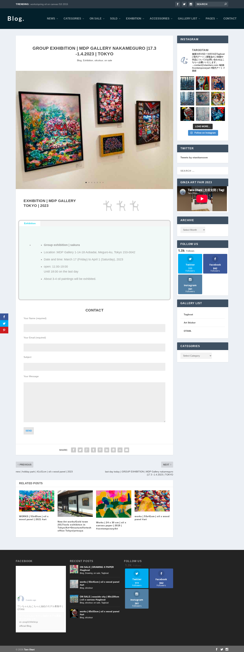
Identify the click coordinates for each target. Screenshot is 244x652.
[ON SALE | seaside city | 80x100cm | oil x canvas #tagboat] (74, 599)
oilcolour (98, 60)
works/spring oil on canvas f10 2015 (49, 4)
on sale (96, 18)
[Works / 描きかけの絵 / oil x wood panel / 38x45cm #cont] (187, 83)
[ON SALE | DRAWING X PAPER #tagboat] (74, 569)
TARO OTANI (33, 597)
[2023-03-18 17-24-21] (94, 188)
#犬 (27, 609)
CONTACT (230, 18)
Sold (114, 18)
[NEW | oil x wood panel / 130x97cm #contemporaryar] (187, 99)
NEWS (51, 18)
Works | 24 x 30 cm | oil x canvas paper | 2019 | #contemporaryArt (111, 525)
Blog (79, 60)
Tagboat (105, 573)
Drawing (89, 573)
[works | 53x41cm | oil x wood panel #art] (152, 500)
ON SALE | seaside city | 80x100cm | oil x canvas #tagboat (99, 598)
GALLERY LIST (187, 18)
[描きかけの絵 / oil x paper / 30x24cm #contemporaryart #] (203, 83)
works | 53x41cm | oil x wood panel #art (99, 583)
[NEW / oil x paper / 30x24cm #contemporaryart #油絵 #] (218, 99)
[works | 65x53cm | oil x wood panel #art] (74, 613)
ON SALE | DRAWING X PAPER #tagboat (97, 568)
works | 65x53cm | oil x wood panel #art (99, 613)
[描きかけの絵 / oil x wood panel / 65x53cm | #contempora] (187, 114)
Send (29, 430)
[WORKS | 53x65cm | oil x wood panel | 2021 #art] (36, 500)
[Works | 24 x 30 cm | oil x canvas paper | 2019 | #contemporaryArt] (113, 504)
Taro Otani (29, 649)
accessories (159, 18)
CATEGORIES (72, 18)
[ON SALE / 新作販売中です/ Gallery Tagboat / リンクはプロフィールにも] (203, 99)
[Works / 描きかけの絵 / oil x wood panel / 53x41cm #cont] (203, 114)
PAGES (210, 18)
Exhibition (133, 18)
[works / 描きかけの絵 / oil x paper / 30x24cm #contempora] (218, 83)
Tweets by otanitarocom (194, 157)
